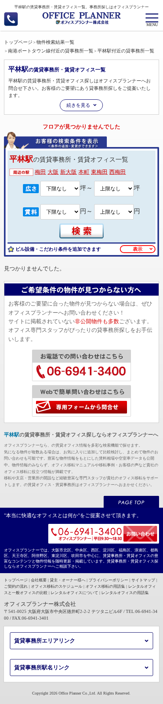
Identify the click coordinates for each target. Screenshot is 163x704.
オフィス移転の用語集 (105, 586)
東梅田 (99, 172)
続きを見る (78, 105)
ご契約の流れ (16, 586)
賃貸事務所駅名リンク (42, 667)
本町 (83, 172)
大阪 (53, 172)
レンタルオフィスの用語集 (125, 592)
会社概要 (39, 580)
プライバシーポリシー (108, 580)
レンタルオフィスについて (74, 592)
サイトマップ (143, 580)
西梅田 (117, 172)
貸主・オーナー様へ (67, 580)
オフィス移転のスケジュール (56, 586)
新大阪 (68, 172)
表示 (137, 249)
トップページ (16, 580)
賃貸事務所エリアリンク (44, 641)
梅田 (40, 172)
